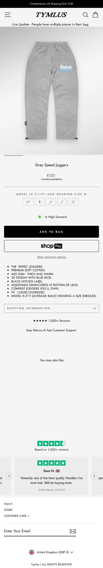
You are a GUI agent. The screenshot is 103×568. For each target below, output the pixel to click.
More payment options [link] (51, 257)
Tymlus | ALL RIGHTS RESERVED (51, 564)
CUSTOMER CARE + (16, 516)
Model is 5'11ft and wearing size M (51, 194)
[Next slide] (94, 476)
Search (8, 504)
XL (73, 202)
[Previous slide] (9, 476)
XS (28, 202)
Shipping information (28, 308)
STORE (8, 510)
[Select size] (51, 246)
